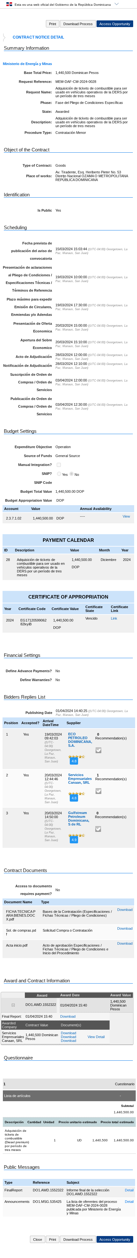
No (77, 474)
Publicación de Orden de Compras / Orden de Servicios (31, 406)
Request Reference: (35, 82)
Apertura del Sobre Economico (36, 344)
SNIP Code (43, 482)
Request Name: (39, 92)
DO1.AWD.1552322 (48, 1190)
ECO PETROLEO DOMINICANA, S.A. (80, 739)
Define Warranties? (36, 680)
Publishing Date (38, 713)
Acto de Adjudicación (34, 357)
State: (47, 111)
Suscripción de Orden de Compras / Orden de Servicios (31, 382)
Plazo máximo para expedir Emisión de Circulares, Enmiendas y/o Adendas (29, 306)
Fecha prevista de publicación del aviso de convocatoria (31, 250)
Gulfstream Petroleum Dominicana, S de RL (78, 818)
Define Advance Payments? (29, 671)
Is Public (45, 210)
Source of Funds (38, 456)
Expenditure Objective (33, 447)
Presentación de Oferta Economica (32, 327)
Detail (129, 1190)
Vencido (91, 618)
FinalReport (13, 1190)
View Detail (96, 1037)
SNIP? (47, 474)
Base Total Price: (38, 73)
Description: (41, 122)
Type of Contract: (37, 165)
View (126, 516)
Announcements (17, 1201)
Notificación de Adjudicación (27, 365)
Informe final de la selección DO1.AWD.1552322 (88, 1192)
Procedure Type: (38, 133)
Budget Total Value (36, 491)
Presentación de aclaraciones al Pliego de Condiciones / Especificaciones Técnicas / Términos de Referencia (27, 278)
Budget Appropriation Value (28, 500)
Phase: (46, 103)
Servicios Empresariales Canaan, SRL (80, 778)
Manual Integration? (35, 465)
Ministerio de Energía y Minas (27, 64)
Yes (65, 474)
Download (125, 910)
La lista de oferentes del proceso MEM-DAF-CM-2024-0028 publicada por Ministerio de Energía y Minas (94, 1207)
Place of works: (39, 176)
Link (114, 618)
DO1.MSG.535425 (47, 1201)
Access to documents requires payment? (33, 890)
